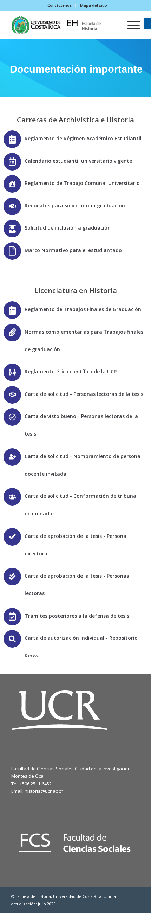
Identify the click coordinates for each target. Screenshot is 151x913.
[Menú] (130, 25)
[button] (147, 23)
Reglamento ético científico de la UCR (71, 371)
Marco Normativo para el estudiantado (73, 250)
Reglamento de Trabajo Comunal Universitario (82, 183)
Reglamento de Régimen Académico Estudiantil (83, 138)
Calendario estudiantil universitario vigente (78, 160)
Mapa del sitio (93, 5)
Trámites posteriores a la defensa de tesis (77, 615)
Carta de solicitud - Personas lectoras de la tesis (84, 394)
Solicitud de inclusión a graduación (68, 227)
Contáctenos (59, 5)
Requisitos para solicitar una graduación (75, 205)
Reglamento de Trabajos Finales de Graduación (83, 309)
